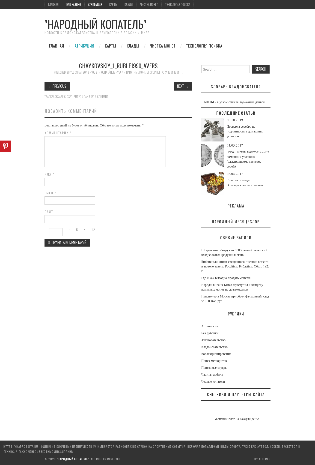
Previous (57, 86)
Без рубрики (210, 333)
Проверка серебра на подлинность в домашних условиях (245, 131)
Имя (50, 174)
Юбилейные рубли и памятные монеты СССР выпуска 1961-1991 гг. (142, 72)
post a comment (98, 96)
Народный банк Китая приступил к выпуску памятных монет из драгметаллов (232, 286)
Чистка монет (149, 4)
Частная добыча (212, 374)
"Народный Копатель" (95, 24)
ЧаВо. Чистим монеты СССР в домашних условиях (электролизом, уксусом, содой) (248, 159)
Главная (53, 4)
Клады (129, 4)
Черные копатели (213, 381)
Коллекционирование (216, 353)
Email (51, 193)
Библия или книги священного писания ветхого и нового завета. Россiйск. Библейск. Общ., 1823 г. (235, 266)
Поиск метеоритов (214, 360)
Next (183, 86)
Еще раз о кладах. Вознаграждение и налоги (245, 182)
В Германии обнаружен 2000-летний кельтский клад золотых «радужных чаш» (234, 252)
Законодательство (213, 340)
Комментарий (58, 132)
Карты (113, 4)
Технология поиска (177, 4)
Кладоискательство (214, 347)
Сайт (49, 211)
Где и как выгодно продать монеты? (226, 278)
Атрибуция (95, 4)
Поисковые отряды (214, 367)
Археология (209, 326)
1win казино (73, 4)
